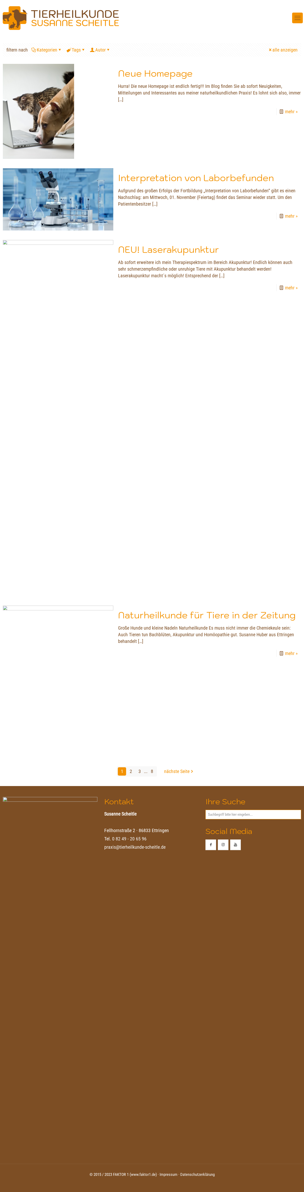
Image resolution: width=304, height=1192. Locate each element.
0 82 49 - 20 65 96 (129, 839)
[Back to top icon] (281, 1182)
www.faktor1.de (143, 1174)
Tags (76, 50)
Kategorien (47, 50)
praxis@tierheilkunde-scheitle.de (135, 847)
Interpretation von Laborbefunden (196, 178)
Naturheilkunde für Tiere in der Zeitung (206, 615)
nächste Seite (177, 771)
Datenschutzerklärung (197, 1174)
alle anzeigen (285, 50)
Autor (100, 50)
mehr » (291, 111)
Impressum (168, 1174)
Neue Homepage (155, 73)
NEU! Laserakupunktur (168, 249)
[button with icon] (210, 844)
